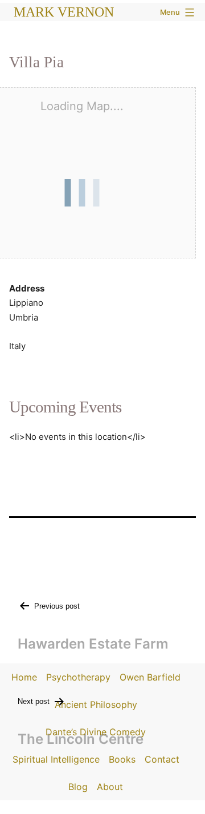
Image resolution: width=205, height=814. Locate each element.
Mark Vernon (64, 12)
